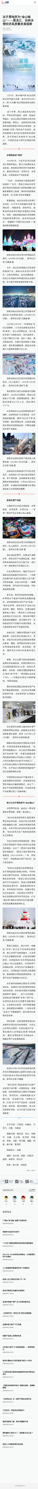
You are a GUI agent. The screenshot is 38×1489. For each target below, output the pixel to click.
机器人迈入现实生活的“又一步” (14, 1279)
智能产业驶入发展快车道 (12, 1336)
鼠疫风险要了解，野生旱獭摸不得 (15, 1421)
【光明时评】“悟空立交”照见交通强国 (17, 1313)
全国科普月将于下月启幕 (12, 1324)
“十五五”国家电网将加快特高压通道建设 (18, 1243)
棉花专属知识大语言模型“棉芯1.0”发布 (17, 1360)
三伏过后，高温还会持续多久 (14, 1410)
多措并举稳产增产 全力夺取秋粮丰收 (16, 1302)
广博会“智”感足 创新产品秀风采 (15, 1220)
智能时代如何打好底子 (11, 1232)
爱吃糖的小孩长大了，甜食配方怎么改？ (18, 1433)
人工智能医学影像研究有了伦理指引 (16, 1268)
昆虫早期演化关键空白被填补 (14, 1290)
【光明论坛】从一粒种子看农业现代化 (17, 1399)
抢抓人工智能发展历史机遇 (13, 1444)
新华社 (8, 28)
